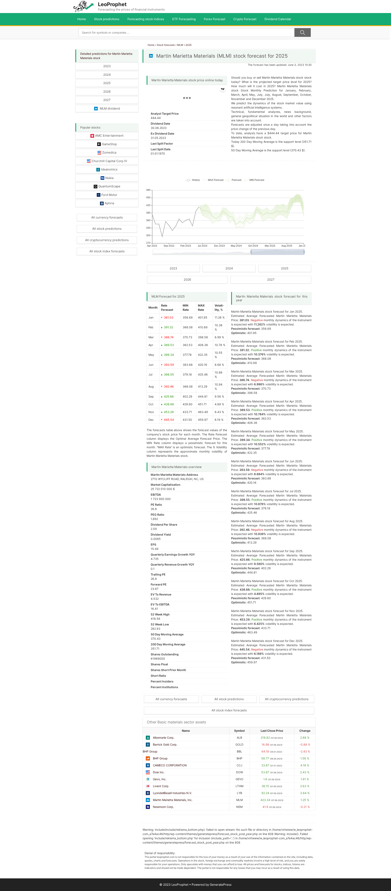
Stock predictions (106, 19)
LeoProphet (112, 4)
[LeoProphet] (83, 6)
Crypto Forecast (244, 19)
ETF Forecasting (184, 19)
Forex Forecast (214, 19)
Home (81, 19)
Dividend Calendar (278, 19)
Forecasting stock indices (145, 19)
